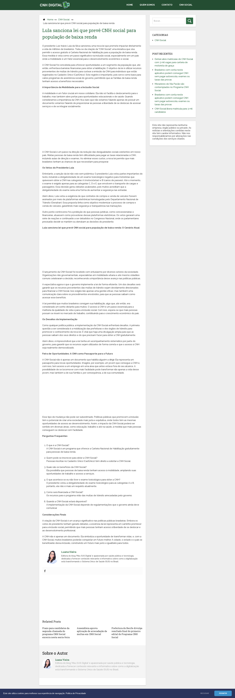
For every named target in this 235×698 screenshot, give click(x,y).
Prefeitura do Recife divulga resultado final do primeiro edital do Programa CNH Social (127, 633)
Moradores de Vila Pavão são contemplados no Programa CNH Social (172, 87)
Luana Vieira (62, 659)
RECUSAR (204, 693)
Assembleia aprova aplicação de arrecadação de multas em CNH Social (92, 631)
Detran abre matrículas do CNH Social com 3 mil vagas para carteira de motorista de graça (174, 62)
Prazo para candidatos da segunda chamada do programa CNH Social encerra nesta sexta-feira (56, 633)
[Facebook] (45, 571)
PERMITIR (223, 693)
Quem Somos (147, 5)
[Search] (189, 21)
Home (129, 5)
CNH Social (185, 5)
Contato (167, 5)
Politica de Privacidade (76, 693)
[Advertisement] (92, 130)
